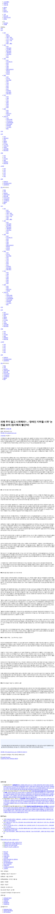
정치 (4, 32)
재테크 (5, 141)
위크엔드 (8, 90)
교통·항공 (8, 52)
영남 (7, 104)
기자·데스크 (9, 121)
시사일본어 (6, 199)
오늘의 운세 (6, 194)
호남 (7, 105)
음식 (7, 89)
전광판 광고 (6, 856)
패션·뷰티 (8, 92)
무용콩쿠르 (6, 904)
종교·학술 (8, 80)
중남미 (8, 74)
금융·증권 (5, 138)
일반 (7, 34)
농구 (4, 173)
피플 (4, 109)
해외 (7, 57)
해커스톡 (5, 196)
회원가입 (5, 11)
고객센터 (5, 868)
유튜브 (5, 19)
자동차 (5, 147)
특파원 (8, 70)
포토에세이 (6, 184)
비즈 (2, 134)
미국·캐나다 (9, 61)
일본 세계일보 (7, 912)
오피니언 (5, 116)
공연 (7, 81)
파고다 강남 (6, 197)
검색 (2, 28)
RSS (4, 8)
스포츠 (2, 166)
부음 (7, 112)
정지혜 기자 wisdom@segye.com (8, 433)
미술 (7, 83)
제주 (7, 107)
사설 (7, 118)
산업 (4, 321)
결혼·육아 (8, 93)
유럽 (7, 67)
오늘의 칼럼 (9, 119)
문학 (7, 87)
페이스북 (5, 16)
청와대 (8, 36)
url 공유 (8, 435)
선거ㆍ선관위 (9, 39)
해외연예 (5, 163)
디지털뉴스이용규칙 (8, 867)
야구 (4, 170)
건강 (7, 84)
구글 (4, 14)
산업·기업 (5, 145)
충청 (7, 102)
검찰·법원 (8, 48)
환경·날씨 (8, 51)
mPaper (5, 7)
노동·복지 (8, 49)
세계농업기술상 (7, 898)
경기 (7, 99)
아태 (7, 66)
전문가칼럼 (9, 124)
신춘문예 (5, 901)
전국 (4, 95)
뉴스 (2, 30)
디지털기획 (8, 428)
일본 (7, 64)
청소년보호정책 (7, 864)
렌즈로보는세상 (7, 183)
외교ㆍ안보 (9, 40)
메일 (4, 435)
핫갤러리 (5, 181)
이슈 (2, 131)
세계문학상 (6, 899)
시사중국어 (6, 200)
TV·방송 (5, 158)
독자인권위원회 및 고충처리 (10, 859)
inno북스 (5, 193)
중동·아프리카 (10, 69)
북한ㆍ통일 (9, 43)
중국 (7, 63)
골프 (4, 176)
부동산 (5, 142)
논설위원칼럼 (9, 122)
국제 (4, 58)
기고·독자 (8, 127)
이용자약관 (6, 865)
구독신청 (5, 5)
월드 (7, 128)
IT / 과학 (5, 144)
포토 (2, 179)
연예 (2, 153)
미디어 (8, 78)
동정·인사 (8, 113)
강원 (7, 101)
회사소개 (5, 851)
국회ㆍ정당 (9, 37)
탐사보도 (5, 23)
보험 (4, 139)
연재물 (5, 24)
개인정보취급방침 (8, 862)
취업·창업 (5, 150)
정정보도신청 (6, 860)
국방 (7, 42)
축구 (4, 171)
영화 (4, 160)
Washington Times (7, 909)
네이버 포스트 (7, 17)
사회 (4, 45)
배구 (4, 174)
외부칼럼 (8, 125)
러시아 (8, 72)
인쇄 (2, 435)
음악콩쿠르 (6, 902)
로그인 (5, 10)
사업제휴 (5, 857)
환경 (4, 190)
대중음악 (5, 161)
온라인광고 (6, 854)
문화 (4, 75)
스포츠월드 (6, 1)
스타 (4, 157)
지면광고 (5, 853)
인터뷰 (8, 115)
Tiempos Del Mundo (8, 910)
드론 (4, 191)
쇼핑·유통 (5, 148)
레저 (7, 86)
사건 (7, 55)
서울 (7, 98)
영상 (2, 187)
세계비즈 (5, 3)
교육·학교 (8, 54)
